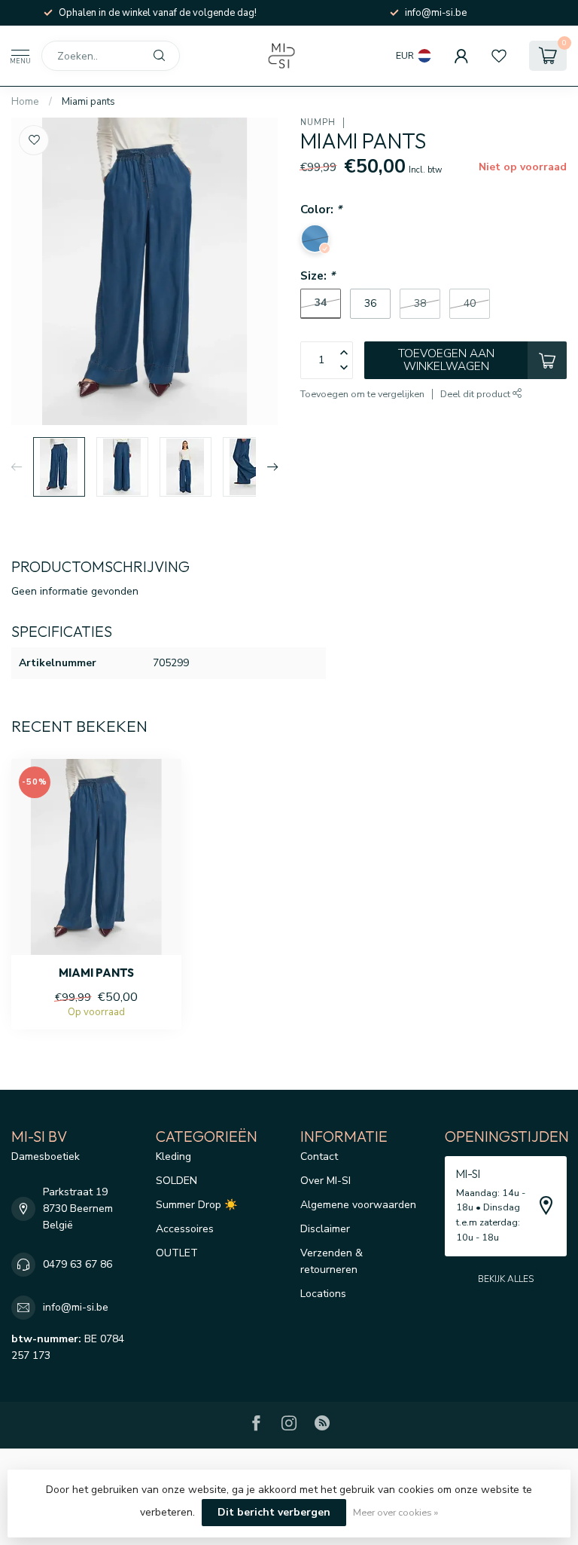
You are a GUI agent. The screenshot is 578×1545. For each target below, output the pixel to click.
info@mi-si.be (75, 1307)
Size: (317, 275)
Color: (321, 209)
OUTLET (177, 1253)
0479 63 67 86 (77, 1264)
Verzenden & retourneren (331, 1261)
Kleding (173, 1156)
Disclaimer (325, 1229)
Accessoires (185, 1229)
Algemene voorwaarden (358, 1205)
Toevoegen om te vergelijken (362, 393)
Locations (323, 1293)
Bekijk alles (506, 1279)
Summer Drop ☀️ (196, 1205)
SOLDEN (176, 1180)
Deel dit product (476, 393)
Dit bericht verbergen (274, 1512)
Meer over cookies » (395, 1512)
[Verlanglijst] (499, 56)
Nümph (318, 122)
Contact (319, 1156)
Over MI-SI (325, 1180)
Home (25, 102)
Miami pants (88, 102)
